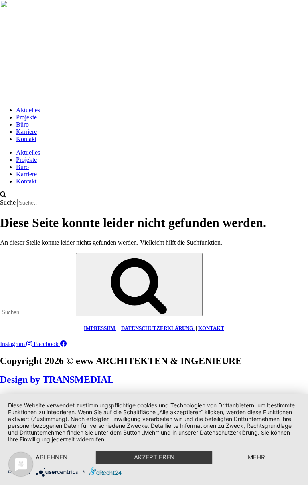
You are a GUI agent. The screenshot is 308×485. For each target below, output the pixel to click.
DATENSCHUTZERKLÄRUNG (158, 328)
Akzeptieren (154, 457)
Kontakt (26, 138)
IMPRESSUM (100, 328)
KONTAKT (211, 328)
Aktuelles (28, 110)
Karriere (26, 131)
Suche (8, 202)
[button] (154, 195)
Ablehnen (51, 457)
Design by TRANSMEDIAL (57, 379)
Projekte (26, 117)
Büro (22, 124)
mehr (256, 457)
